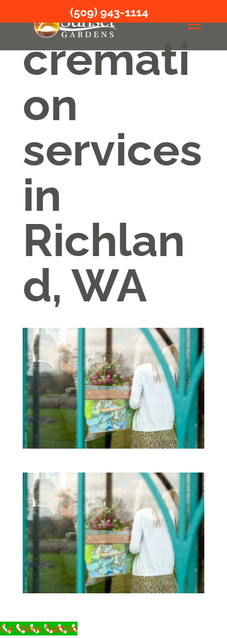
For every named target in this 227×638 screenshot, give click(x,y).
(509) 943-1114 (109, 12)
